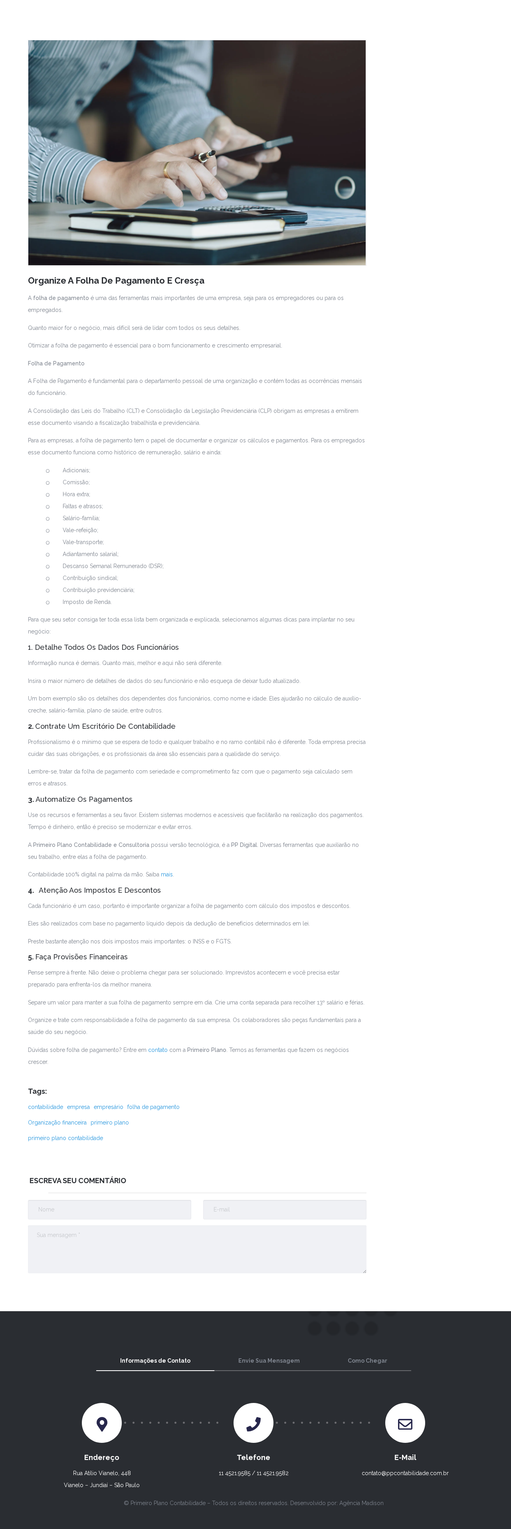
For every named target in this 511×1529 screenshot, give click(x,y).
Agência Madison (361, 1503)
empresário (108, 1107)
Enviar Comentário (315, 1289)
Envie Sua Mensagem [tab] (269, 1360)
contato (158, 1050)
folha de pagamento (153, 1107)
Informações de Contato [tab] (155, 1360)
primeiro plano (110, 1122)
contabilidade (45, 1107)
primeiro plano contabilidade (65, 1138)
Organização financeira (57, 1122)
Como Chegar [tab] (367, 1360)
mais (167, 874)
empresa (78, 1107)
